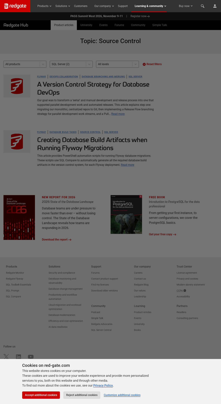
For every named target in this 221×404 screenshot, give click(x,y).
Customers (80, 6)
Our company (102, 6)
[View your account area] (215, 6)
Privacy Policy (103, 385)
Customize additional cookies (122, 395)
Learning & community (149, 6)
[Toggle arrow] (191, 6)
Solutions (61, 6)
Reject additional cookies (81, 395)
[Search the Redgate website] (203, 6)
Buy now (184, 6)
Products (42, 6)
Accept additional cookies (41, 395)
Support (123, 6)
